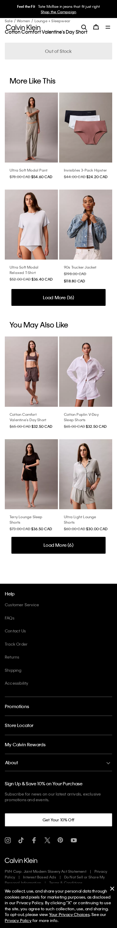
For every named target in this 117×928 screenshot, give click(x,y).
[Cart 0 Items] (96, 27)
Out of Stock (58, 51)
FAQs (9, 617)
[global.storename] (23, 26)
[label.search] (84, 27)
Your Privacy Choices (69, 914)
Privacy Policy (18, 920)
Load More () (58, 297)
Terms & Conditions (66, 882)
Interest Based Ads (39, 877)
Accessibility (16, 683)
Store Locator (19, 725)
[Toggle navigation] (108, 28)
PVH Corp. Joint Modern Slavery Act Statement (45, 871)
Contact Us (15, 630)
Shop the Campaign (58, 11)
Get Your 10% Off (58, 819)
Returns (12, 656)
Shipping (13, 670)
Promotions (17, 706)
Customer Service (22, 604)
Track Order (16, 644)
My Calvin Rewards (25, 744)
